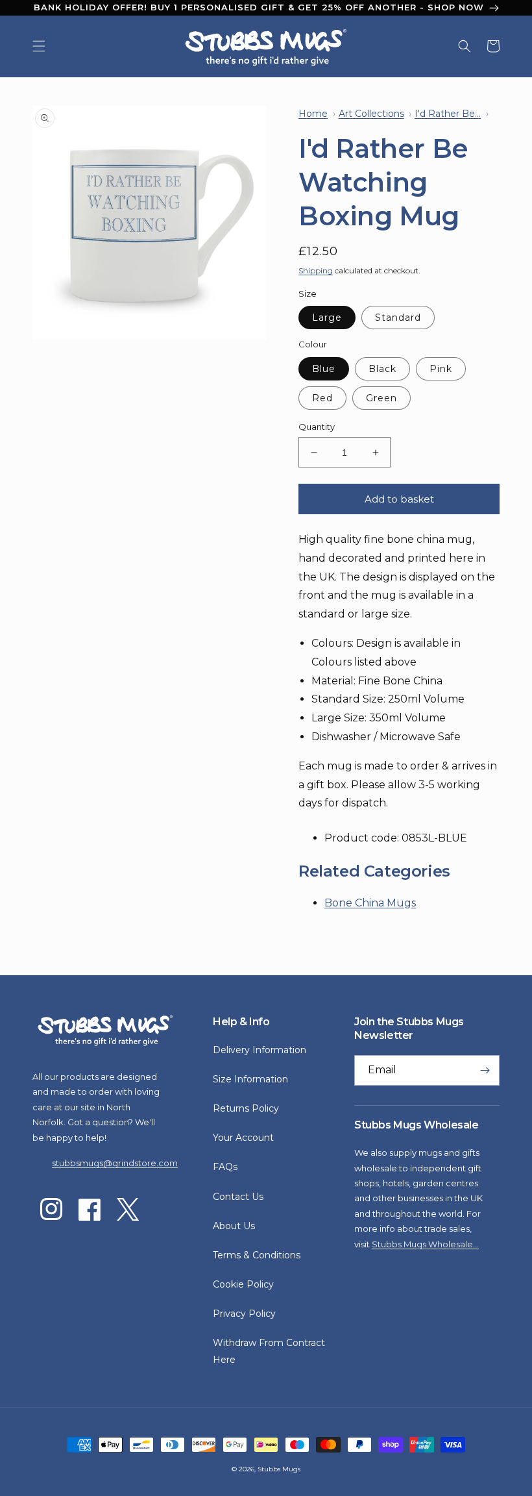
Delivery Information (259, 1050)
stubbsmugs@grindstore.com (115, 1163)
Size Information (250, 1079)
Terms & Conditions (256, 1255)
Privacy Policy (244, 1313)
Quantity (316, 426)
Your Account (243, 1137)
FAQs (225, 1167)
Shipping (315, 270)
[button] (39, 46)
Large (327, 317)
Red (322, 398)
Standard (398, 317)
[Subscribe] (484, 1070)
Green (381, 398)
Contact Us (238, 1197)
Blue (323, 369)
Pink (440, 369)
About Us (234, 1226)
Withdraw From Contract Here (269, 1351)
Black (382, 369)
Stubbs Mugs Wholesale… (425, 1244)
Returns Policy (246, 1108)
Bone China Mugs (370, 903)
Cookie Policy (243, 1284)
